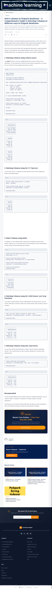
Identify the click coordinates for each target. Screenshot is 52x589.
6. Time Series (5, 554)
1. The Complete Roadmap (7, 541)
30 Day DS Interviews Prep (33, 554)
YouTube (29, 549)
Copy (36, 587)
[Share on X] (9, 35)
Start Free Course (26, 427)
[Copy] (45, 69)
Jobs (28, 559)
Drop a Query (5, 568)
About (23, 584)
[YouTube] (21, 533)
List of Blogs (30, 551)
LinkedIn (22, 587)
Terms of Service (35, 584)
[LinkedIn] (27, 533)
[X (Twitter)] (24, 533)
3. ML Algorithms (5, 546)
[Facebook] (30, 533)
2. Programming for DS (7, 544)
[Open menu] (50, 5)
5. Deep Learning (5, 551)
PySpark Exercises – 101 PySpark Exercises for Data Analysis (13, 480)
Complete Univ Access (32, 544)
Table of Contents (9, 12)
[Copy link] (17, 35)
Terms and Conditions (44, 584)
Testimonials (4, 575)
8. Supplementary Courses (7, 559)
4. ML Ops (4, 549)
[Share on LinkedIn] (12, 35)
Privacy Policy (28, 584)
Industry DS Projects (31, 546)
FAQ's (3, 570)
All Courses (29, 541)
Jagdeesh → (11, 440)
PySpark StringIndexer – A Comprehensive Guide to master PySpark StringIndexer (13, 500)
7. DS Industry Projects (7, 556)
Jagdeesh (11, 31)
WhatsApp (29, 587)
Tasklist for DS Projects (32, 556)
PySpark (7, 15)
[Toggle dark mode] (46, 35)
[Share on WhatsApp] (14, 35)
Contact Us (4, 572)
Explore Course (10, 455)
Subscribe (35, 517)
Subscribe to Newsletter (7, 578)
